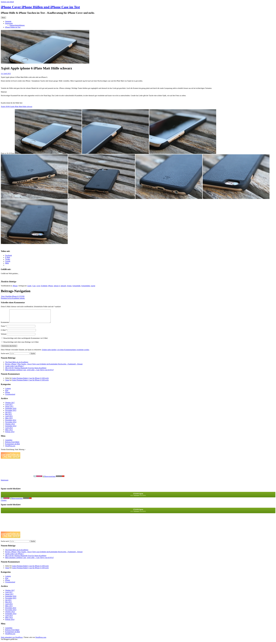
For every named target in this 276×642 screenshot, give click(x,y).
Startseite (8, 21)
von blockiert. (138, 494)
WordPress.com (40, 637)
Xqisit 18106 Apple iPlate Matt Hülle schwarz (16, 106)
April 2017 (9, 404)
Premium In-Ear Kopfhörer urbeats (13, 298)
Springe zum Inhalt (7, 2)
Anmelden (8, 440)
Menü (3, 17)
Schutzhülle (76, 286)
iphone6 (63, 286)
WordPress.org (10, 446)
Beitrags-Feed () (12, 442)
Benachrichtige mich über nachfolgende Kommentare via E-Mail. (25, 338)
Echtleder (44, 286)
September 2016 (10, 408)
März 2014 (9, 430)
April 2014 (9, 428)
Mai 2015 (8, 414)
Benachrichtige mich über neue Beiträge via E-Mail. (21, 342)
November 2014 (10, 422)
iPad (6, 390)
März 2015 (9, 418)
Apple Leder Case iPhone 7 (14, 366)
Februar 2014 (9, 432)
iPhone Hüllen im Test (12, 27)
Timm (7, 380)
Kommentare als (12, 444)
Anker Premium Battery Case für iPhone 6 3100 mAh (30, 378)
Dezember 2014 (10, 420)
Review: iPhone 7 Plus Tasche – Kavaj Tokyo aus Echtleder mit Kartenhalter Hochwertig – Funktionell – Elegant (43, 364)
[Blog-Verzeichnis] (38, 476)
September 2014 (10, 426)
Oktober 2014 (10, 424)
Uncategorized (10, 394)
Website (3, 334)
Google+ (4, 500)
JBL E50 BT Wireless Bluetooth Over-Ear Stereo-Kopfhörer (25, 368)
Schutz (69, 286)
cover (38, 286)
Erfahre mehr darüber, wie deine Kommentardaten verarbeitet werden (65, 350)
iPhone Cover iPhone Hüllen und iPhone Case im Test (40, 7)
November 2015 (10, 410)
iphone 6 (57, 286)
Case (34, 286)
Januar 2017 (9, 406)
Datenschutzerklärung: (17, 25)
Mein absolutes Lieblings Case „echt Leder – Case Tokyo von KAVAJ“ (29, 370)
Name (3, 326)
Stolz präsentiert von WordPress (12, 637)
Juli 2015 (8, 412)
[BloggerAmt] (49, 476)
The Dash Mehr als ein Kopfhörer (16, 362)
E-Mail (4, 330)
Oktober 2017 (10, 402)
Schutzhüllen (85, 286)
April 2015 (9, 416)
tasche (93, 286)
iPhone (15, 286)
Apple (29, 286)
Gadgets (8, 388)
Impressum (9, 23)
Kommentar (5, 322)
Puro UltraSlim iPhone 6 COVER (12, 296)
